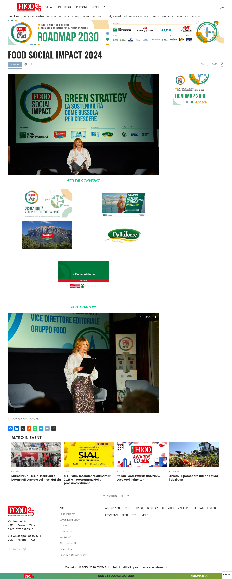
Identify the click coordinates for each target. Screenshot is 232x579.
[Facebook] (10, 549)
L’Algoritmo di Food (117, 16)
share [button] (222, 64)
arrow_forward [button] (155, 317)
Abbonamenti (68, 543)
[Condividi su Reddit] (29, 428)
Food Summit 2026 (85, 16)
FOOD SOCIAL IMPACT (140, 16)
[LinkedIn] (15, 549)
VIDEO (145, 515)
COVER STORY (182, 16)
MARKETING (184, 508)
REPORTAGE (111, 515)
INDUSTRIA (64, 7)
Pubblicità (65, 537)
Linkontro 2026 (65, 16)
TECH (95, 7)
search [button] (103, 6)
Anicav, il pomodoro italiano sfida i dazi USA (193, 478)
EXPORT (139, 508)
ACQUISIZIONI (112, 508)
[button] (10, 7)
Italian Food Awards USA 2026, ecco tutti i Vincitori (138, 478)
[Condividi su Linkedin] (16, 428)
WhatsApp (197, 16)
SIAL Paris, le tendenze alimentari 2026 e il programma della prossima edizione (87, 479)
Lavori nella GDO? (70, 519)
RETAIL (50, 7)
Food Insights (67, 514)
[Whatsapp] (24, 549)
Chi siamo (66, 531)
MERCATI (199, 508)
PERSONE (81, 7)
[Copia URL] (53, 428)
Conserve (175, 471)
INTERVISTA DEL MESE (163, 16)
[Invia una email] (47, 428)
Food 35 (101, 16)
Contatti (64, 525)
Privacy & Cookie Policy (73, 555)
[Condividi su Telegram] (41, 428)
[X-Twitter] (20, 549)
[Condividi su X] (23, 428)
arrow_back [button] (141, 317)
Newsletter (66, 549)
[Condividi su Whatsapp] (35, 428)
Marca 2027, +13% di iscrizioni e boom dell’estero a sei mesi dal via (36, 478)
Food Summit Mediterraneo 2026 (39, 16)
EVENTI (15, 471)
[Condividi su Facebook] (10, 428)
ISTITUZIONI (168, 508)
